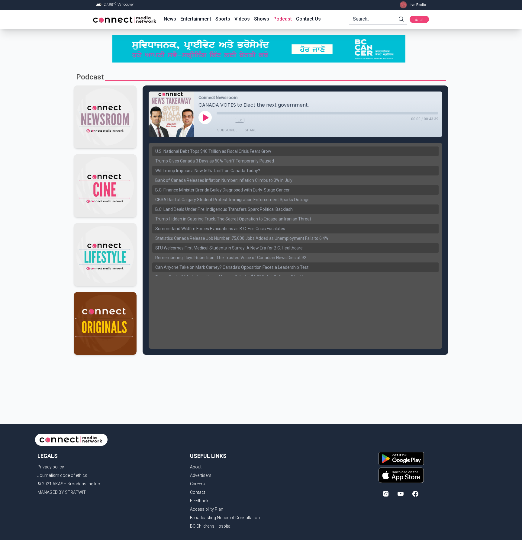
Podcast (282, 19)
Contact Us (308, 19)
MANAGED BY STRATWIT (61, 492)
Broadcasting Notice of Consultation (225, 517)
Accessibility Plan (206, 509)
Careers (197, 483)
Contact (197, 492)
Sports (222, 19)
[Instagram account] (386, 494)
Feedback (199, 500)
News (170, 19)
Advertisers (200, 475)
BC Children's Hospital (210, 526)
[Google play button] (401, 458)
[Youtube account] (400, 494)
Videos (242, 19)
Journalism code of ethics (62, 475)
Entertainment (195, 19)
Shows (261, 19)
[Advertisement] (258, 374)
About (195, 466)
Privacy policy (50, 466)
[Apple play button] (401, 475)
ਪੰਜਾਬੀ (419, 20)
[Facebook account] (415, 494)
